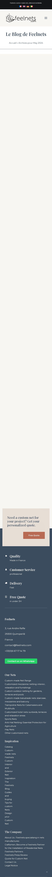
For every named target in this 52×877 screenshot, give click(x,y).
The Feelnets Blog (9, 785)
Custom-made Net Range (18, 680)
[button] (46, 17)
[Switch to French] (20, 6)
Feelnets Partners (14, 851)
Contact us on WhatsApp (21, 661)
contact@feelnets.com (18, 645)
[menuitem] (20, 6)
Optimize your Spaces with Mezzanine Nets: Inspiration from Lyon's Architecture (25, 118)
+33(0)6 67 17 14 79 (15, 651)
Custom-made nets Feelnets (10, 754)
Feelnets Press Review (16, 855)
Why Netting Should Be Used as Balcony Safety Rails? (24, 463)
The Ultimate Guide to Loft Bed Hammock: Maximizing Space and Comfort (25, 279)
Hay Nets (9, 729)
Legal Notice (11, 865)
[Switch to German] (27, 6)
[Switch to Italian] (31, 6)
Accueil (13, 43)
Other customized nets (16, 733)
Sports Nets (11, 719)
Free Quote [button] (34, 535)
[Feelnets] (21, 18)
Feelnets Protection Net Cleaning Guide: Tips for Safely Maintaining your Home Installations (24, 377)
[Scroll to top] (47, 871)
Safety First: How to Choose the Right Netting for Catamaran (24, 200)
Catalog (9, 747)
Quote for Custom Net (16, 858)
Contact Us (10, 862)
